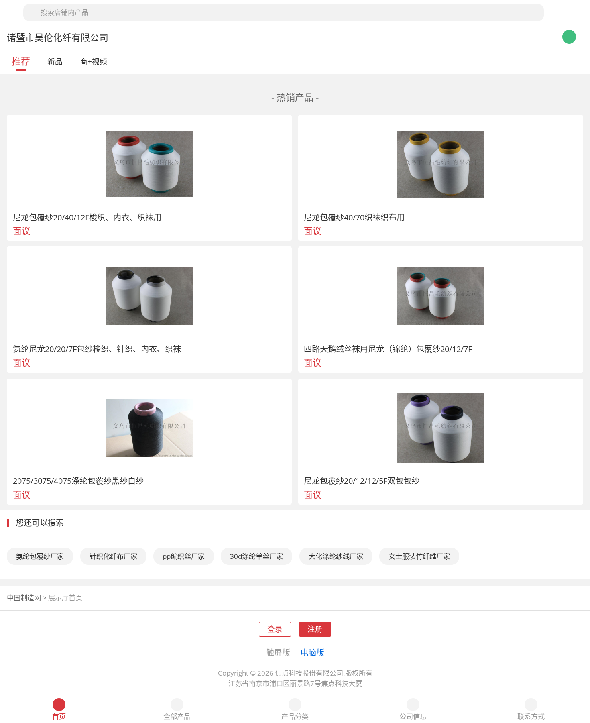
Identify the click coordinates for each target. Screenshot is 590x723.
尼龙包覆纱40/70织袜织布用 (354, 217)
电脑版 (312, 652)
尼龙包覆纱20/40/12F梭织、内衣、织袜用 (87, 217)
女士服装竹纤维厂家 (419, 556)
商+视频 (93, 61)
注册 (315, 629)
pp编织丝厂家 (184, 556)
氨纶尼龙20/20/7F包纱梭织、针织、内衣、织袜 (97, 349)
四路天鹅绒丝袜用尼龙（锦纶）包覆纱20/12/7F (388, 349)
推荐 (21, 61)
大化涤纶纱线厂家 (336, 556)
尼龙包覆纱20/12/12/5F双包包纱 (361, 481)
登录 (275, 629)
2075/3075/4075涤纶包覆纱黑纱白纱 (78, 481)
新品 (55, 61)
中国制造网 (24, 597)
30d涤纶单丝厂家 (256, 556)
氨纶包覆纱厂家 (40, 556)
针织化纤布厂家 (113, 556)
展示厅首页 (65, 597)
